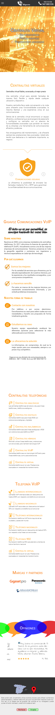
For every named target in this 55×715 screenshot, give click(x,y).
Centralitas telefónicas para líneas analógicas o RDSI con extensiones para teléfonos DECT (26, 429)
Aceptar (33, 710)
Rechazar (21, 710)
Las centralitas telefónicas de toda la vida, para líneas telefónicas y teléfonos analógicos (26, 405)
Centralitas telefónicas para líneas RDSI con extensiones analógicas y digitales (23, 417)
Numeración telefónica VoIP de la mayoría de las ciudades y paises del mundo (25, 517)
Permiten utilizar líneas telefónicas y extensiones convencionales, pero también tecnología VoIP (25, 441)
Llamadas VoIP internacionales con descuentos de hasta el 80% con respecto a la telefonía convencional (27, 494)
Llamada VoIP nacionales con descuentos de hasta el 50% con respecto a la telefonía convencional (27, 506)
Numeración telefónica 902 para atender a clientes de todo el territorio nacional (27, 541)
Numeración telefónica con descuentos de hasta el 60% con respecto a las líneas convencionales (27, 529)
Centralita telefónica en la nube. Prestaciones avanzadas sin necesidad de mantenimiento (24, 464)
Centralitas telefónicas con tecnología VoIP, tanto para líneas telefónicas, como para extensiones (27, 452)
